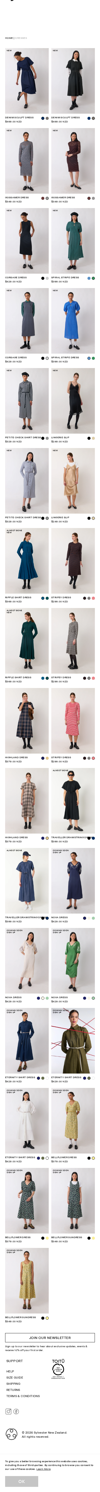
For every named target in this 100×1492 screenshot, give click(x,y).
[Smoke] (93, 198)
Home (9, 38)
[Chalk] (89, 918)
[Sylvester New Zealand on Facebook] (16, 1411)
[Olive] (42, 1078)
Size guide (14, 1377)
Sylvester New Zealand (50, 1432)
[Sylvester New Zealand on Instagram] (8, 1411)
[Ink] (42, 838)
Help (10, 1371)
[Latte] (47, 758)
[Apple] (93, 918)
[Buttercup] (47, 1238)
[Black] (42, 358)
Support (14, 1361)
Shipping (13, 1384)
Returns (13, 1390)
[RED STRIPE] (93, 598)
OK (21, 1481)
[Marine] (42, 678)
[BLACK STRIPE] (89, 598)
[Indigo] (89, 118)
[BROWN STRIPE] (84, 678)
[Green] (93, 358)
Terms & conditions (23, 1396)
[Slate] (47, 278)
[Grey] (47, 438)
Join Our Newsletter (50, 1338)
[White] (47, 1078)
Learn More (43, 1469)
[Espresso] (42, 198)
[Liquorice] (47, 118)
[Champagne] (93, 438)
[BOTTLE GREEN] (47, 598)
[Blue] (89, 278)
